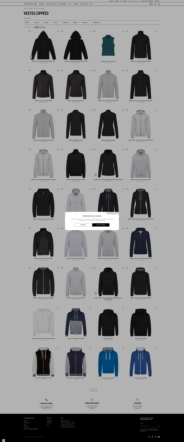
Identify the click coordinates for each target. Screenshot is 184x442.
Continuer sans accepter (113, 213)
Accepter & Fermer (100, 224)
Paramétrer (83, 224)
